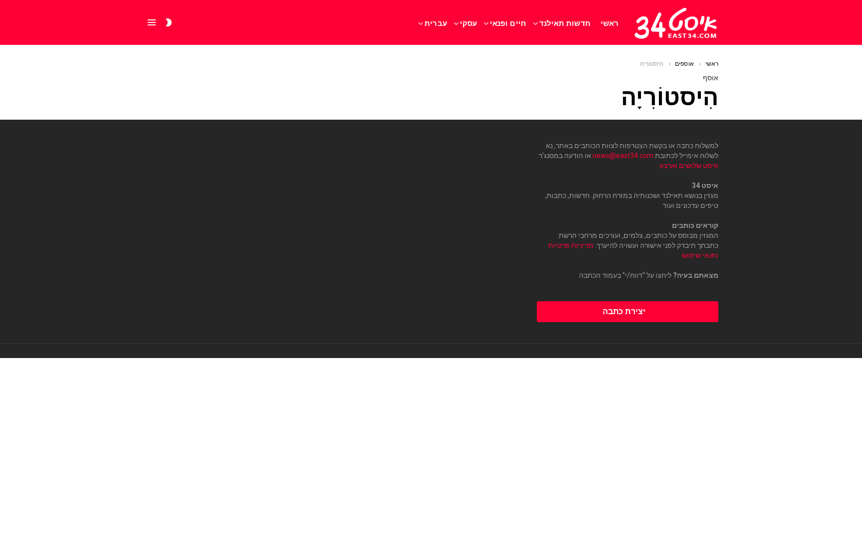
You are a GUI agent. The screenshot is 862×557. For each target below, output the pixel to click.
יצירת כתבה (624, 311)
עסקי (468, 23)
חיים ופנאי (508, 23)
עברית (435, 23)
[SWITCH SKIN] (169, 22)
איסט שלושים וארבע (688, 166)
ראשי (610, 23)
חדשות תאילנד (565, 23)
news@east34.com (623, 156)
